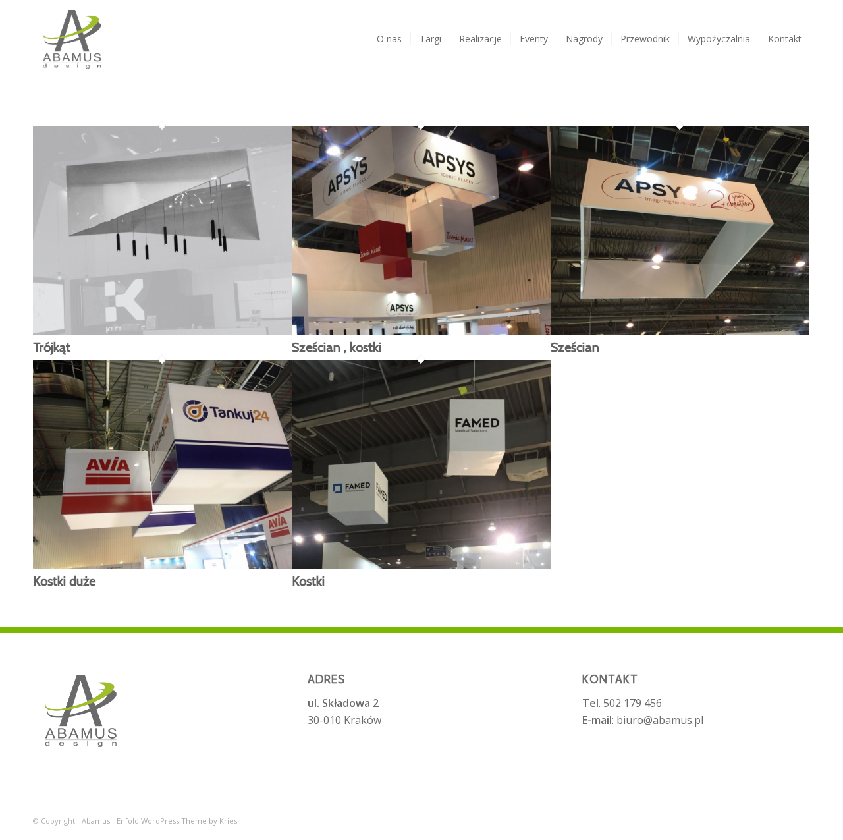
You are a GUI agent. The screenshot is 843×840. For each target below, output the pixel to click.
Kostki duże (64, 581)
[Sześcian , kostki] (421, 331)
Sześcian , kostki (336, 347)
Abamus (96, 821)
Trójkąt (51, 347)
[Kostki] (421, 564)
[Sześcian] (680, 331)
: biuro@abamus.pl (642, 720)
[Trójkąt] (162, 331)
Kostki (308, 581)
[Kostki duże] (162, 564)
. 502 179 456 (622, 703)
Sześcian (575, 347)
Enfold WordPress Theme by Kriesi (178, 821)
